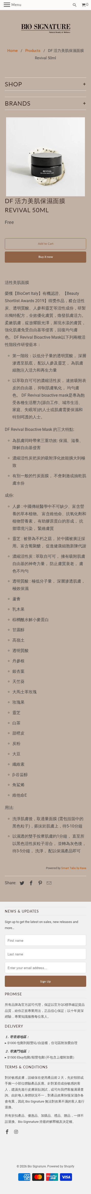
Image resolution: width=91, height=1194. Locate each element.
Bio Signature (37, 1166)
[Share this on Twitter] (21, 883)
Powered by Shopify (60, 1166)
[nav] (12, 5)
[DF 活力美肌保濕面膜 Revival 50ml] (45, 156)
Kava (83, 868)
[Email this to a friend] (48, 883)
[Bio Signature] (45, 29)
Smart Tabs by (70, 868)
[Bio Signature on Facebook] (7, 1131)
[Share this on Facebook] (30, 883)
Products (32, 50)
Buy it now (45, 257)
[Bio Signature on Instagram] (16, 1131)
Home (12, 50)
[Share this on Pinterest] (39, 883)
